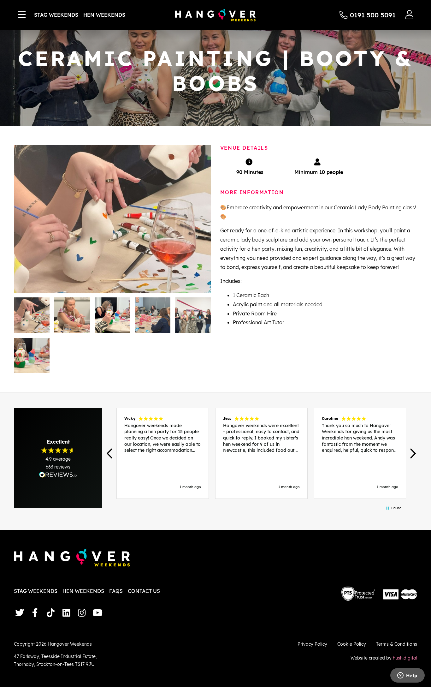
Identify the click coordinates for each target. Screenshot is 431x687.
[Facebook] (35, 612)
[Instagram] (81, 612)
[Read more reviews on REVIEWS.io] (58, 475)
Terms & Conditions (396, 644)
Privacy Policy (312, 644)
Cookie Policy (351, 644)
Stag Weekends (56, 15)
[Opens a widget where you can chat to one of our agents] (407, 676)
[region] (261, 453)
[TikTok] (50, 612)
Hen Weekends (104, 15)
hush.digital (405, 657)
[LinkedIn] (66, 612)
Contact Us (144, 591)
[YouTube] (97, 612)
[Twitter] (19, 612)
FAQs (116, 591)
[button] (110, 453)
